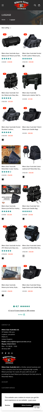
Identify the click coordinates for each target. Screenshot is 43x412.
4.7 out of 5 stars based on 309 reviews (21, 310)
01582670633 (11, 344)
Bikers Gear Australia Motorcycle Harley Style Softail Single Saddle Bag (10, 286)
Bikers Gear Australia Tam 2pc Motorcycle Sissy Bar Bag (10, 94)
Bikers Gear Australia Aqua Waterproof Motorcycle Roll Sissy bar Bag (11, 54)
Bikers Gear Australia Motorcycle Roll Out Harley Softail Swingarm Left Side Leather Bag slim (10, 207)
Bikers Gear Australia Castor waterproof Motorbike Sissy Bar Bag (31, 167)
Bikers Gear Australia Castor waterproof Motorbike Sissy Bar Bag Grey (31, 246)
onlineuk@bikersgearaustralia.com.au (18, 342)
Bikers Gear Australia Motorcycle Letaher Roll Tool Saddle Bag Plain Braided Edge (31, 94)
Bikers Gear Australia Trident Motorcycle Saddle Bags (31, 128)
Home (3, 20)
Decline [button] (7, 405)
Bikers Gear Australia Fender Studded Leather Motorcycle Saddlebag (11, 128)
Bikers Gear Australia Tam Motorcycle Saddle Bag (30, 207)
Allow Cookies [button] (27, 405)
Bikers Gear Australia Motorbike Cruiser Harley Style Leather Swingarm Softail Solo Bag (10, 167)
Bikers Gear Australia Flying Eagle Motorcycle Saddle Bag (31, 286)
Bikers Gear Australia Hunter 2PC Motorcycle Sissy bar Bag (11, 246)
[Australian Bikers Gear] (21, 5)
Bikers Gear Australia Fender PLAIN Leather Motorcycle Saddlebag (31, 54)
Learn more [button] (32, 400)
